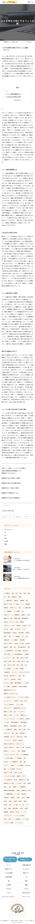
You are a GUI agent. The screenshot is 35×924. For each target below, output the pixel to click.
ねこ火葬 (22, 643)
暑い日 (5, 636)
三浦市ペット (7, 614)
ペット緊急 (16, 604)
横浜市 (20, 801)
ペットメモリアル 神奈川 (9, 776)
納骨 (14, 657)
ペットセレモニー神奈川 (23, 697)
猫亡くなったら (20, 744)
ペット (22, 604)
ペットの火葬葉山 (20, 765)
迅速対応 (15, 632)
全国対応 (16, 600)
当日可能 (15, 740)
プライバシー (15, 672)
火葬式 (15, 729)
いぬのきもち (7, 625)
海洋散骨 (22, 622)
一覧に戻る (17, 517)
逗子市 (23, 797)
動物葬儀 (6, 812)
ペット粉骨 (26, 683)
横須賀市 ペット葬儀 (16, 597)
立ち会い (18, 812)
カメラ (24, 629)
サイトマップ (26, 897)
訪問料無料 (14, 686)
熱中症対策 (21, 632)
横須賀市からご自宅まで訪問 (10, 488)
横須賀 (15, 801)
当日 (23, 611)
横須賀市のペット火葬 (24, 779)
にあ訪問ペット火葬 (18, 701)
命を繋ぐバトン (13, 607)
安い (5, 597)
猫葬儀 (18, 776)
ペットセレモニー (8, 701)
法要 (29, 647)
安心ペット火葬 (11, 665)
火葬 (10, 804)
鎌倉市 (28, 797)
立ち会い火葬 (7, 654)
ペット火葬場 (17, 611)
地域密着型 (6, 736)
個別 (21, 761)
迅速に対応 (25, 650)
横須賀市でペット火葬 (9, 783)
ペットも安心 (19, 783)
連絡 (25, 761)
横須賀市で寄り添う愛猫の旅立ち (11, 483)
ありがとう (19, 769)
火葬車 (9, 808)
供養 (11, 647)
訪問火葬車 (22, 640)
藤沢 (29, 593)
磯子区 (20, 726)
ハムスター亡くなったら (9, 754)
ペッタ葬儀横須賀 (24, 754)
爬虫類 (12, 765)
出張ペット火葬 (22, 729)
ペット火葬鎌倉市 (8, 611)
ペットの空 (6, 722)
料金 (26, 701)
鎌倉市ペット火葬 (8, 711)
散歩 (10, 636)
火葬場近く (27, 654)
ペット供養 (15, 804)
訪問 (6, 510)
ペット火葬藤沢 (16, 636)
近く (23, 636)
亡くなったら (7, 733)
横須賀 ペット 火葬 (8, 618)
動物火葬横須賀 (7, 632)
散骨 (18, 657)
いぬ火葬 (16, 643)
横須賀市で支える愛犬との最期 (11, 478)
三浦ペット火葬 (7, 661)
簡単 (26, 736)
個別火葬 (19, 625)
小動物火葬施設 (13, 726)
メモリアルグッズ (8, 815)
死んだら (13, 736)
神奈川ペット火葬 (8, 715)
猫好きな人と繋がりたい (9, 744)
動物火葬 (24, 794)
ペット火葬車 (7, 686)
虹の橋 (5, 804)
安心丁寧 (6, 629)
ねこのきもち (18, 629)
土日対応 (6, 761)
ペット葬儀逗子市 (14, 761)
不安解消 (27, 718)
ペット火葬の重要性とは (14, 94)
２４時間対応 (7, 593)
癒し (18, 754)
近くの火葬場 (18, 650)
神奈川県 (12, 812)
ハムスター (13, 751)
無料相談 (28, 604)
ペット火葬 (17, 794)
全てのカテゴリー (9, 529)
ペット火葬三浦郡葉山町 (17, 654)
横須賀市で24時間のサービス (10, 493)
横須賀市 (13, 797)
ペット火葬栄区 (14, 640)
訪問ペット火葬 (7, 819)
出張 (25, 758)
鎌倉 (25, 593)
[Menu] (32, 2)
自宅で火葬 (28, 747)
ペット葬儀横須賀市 (8, 794)
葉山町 (5, 801)
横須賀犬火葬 (17, 618)
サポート (24, 776)
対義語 (14, 786)
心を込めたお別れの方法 (14, 97)
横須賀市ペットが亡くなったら (11, 693)
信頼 (17, 733)
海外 (10, 786)
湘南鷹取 (24, 751)
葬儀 (12, 510)
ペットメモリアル (19, 822)
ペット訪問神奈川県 (8, 650)
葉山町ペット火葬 (8, 604)
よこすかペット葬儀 (8, 683)
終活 (20, 607)
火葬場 (11, 629)
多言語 (29, 783)
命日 (15, 647)
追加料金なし (23, 733)
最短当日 (21, 740)
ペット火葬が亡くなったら (10, 697)
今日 (29, 625)
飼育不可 (28, 632)
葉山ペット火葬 (25, 661)
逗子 (17, 593)
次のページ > (28, 517)
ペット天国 (15, 668)
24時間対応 (6, 797)
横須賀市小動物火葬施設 (9, 790)
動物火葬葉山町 (18, 683)
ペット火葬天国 (7, 668)
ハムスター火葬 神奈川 (9, 704)
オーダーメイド (7, 657)
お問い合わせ (20, 736)
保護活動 (6, 607)
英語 (25, 783)
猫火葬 (26, 808)
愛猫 (20, 675)
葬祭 (5, 769)
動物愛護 (22, 600)
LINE (15, 711)
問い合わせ (28, 765)
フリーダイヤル (21, 711)
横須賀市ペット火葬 (26, 790)
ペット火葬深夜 (18, 758)
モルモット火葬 (19, 704)
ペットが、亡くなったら (9, 718)
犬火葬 (21, 808)
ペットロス (24, 812)
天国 (22, 665)
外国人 (5, 786)
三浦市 (18, 797)
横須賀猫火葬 (25, 618)
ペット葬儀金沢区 (22, 786)
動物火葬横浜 (24, 722)
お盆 (5, 665)
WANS (13, 625)
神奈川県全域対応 (22, 647)
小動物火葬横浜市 (15, 722)
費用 (19, 751)
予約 (29, 729)
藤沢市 (25, 801)
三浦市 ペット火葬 (18, 772)
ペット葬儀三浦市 (27, 607)
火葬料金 (6, 726)
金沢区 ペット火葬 (8, 772)
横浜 (13, 593)
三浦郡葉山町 (7, 672)
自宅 (27, 600)
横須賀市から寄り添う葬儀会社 (11, 498)
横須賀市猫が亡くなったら (19, 708)
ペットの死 (16, 715)
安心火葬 (6, 675)
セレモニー (6, 765)
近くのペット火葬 (14, 622)
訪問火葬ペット (13, 675)
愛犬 (24, 675)
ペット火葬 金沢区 (8, 779)
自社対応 (24, 625)
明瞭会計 (6, 647)
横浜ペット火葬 (24, 657)
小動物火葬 (6, 640)
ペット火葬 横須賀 (8, 758)
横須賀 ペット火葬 (26, 614)
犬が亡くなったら (8, 708)
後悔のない (6, 751)
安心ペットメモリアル (24, 672)
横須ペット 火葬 (20, 747)
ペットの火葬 (25, 819)
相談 (13, 733)
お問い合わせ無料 (23, 686)
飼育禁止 (22, 668)
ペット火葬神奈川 (17, 819)
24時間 (9, 510)
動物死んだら (24, 715)
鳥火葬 (18, 790)
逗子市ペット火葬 (8, 643)
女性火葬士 (13, 679)
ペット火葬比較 (11, 769)
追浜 (25, 726)
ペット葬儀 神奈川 (8, 600)
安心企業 (28, 643)
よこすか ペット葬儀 (8, 822)
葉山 (21, 593)
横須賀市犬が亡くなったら (10, 690)
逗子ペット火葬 (16, 661)
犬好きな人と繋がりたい (9, 747)
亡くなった (6, 679)
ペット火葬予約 (20, 718)
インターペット (7, 740)
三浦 (27, 636)
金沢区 (10, 801)
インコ (27, 804)
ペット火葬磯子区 (8, 729)
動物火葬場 (15, 808)
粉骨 (5, 808)
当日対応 (6, 622)
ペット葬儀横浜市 (16, 614)
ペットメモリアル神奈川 (19, 815)
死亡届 (15, 779)
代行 (26, 665)
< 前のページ (6, 517)
